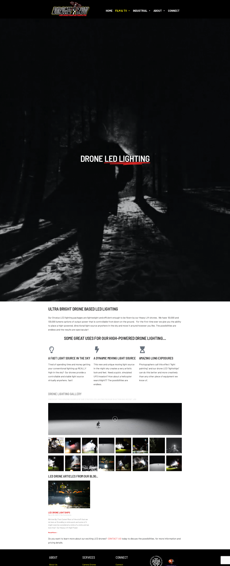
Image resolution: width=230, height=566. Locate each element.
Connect (174, 10)
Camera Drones (89, 564)
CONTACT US (114, 538)
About (157, 10)
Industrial (140, 10)
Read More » (52, 532)
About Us (53, 564)
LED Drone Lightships (59, 512)
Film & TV (121, 10)
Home (109, 10)
